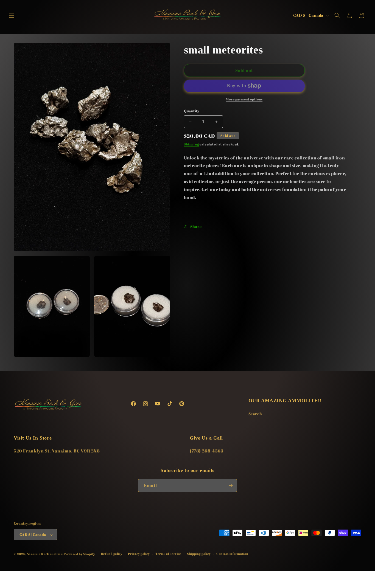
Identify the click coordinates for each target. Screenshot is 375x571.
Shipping (191, 144)
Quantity (192, 110)
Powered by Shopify (79, 554)
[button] (11, 15)
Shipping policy (199, 554)
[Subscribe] (231, 485)
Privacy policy (139, 554)
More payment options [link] (244, 99)
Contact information (232, 554)
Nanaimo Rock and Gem (45, 554)
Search (255, 413)
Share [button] (196, 226)
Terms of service (168, 554)
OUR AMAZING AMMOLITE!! (284, 400)
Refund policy (111, 554)
